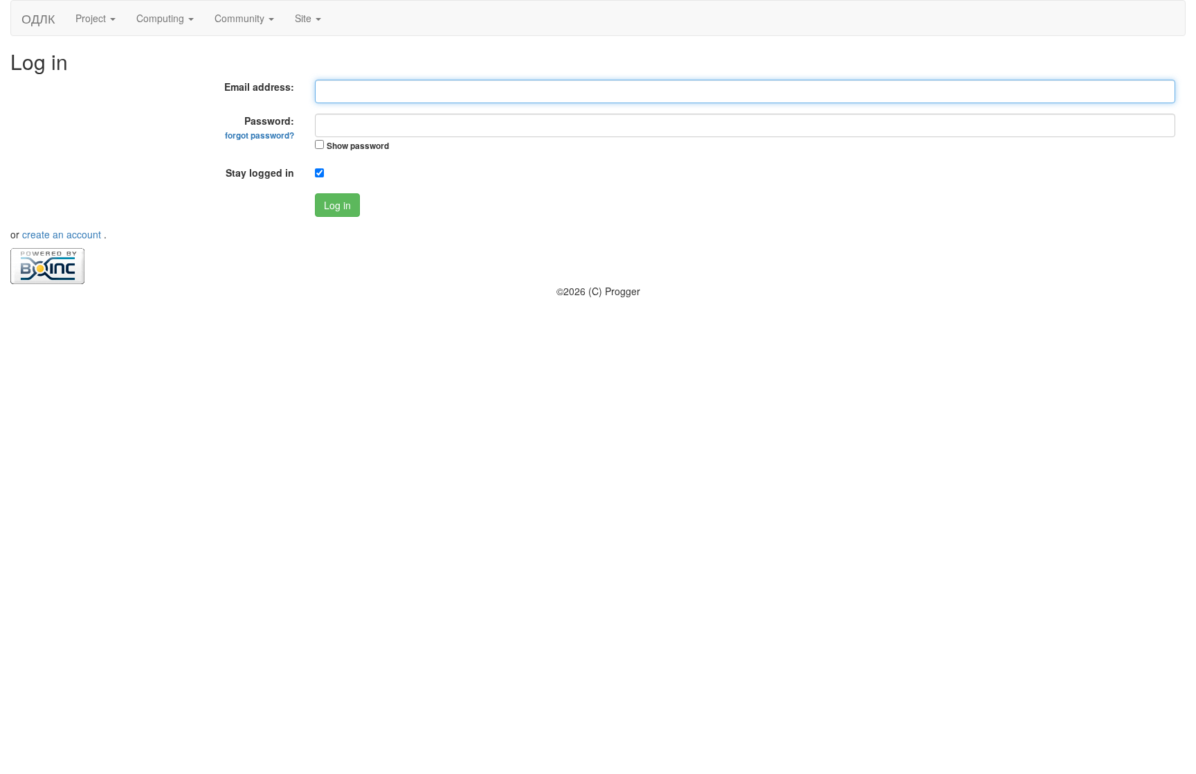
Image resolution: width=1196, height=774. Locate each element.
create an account (63, 234)
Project (92, 18)
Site (304, 18)
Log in (337, 205)
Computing (161, 18)
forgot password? (259, 135)
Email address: (259, 87)
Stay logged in (260, 172)
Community (241, 18)
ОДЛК (38, 18)
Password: (259, 127)
